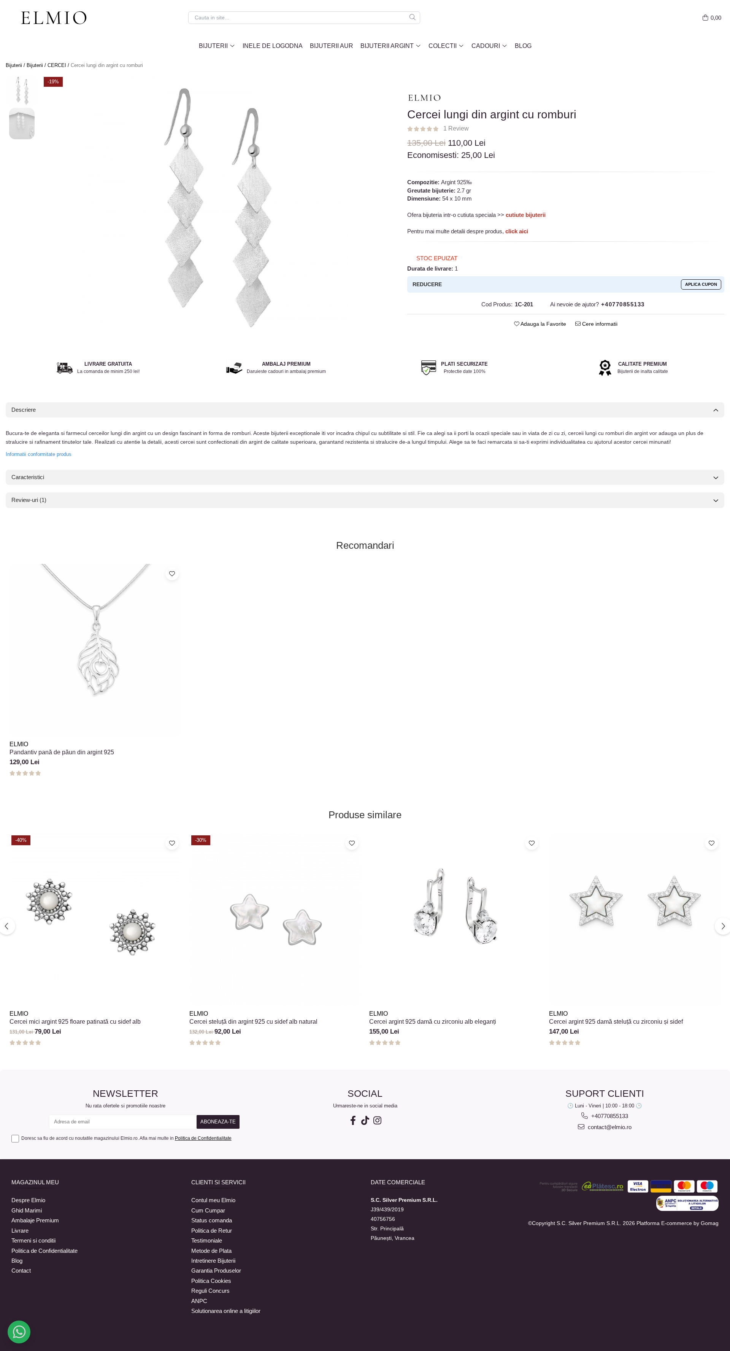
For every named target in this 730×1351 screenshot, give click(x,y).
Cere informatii (599, 324)
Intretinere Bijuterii (213, 1260)
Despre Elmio (28, 1200)
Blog (523, 46)
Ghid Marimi (26, 1210)
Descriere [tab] (23, 409)
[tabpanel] (215, 208)
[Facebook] (352, 1120)
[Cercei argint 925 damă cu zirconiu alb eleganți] (455, 919)
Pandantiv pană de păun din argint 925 (62, 752)
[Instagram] (377, 1120)
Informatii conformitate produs (38, 454)
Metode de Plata (211, 1250)
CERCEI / (59, 65)
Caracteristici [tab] (27, 477)
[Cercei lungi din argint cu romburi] (215, 208)
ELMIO (19, 744)
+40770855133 (609, 1116)
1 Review (456, 128)
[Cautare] (412, 17)
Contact (21, 1270)
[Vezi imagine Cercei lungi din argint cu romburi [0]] (22, 91)
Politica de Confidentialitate (203, 1138)
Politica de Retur (211, 1230)
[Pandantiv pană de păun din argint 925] (96, 650)
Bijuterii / (16, 65)
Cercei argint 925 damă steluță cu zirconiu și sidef (616, 1021)
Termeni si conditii (33, 1240)
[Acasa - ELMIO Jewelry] (57, 18)
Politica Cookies (211, 1281)
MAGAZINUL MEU (35, 1182)
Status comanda (211, 1220)
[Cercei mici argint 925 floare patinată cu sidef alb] (96, 919)
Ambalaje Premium (35, 1220)
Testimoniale (206, 1240)
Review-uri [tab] (28, 500)
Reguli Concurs (210, 1290)
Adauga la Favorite (542, 324)
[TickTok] (365, 1120)
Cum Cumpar (208, 1210)
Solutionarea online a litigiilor (225, 1311)
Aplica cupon (701, 284)
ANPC (199, 1301)
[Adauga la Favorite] (172, 573)
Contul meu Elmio (213, 1200)
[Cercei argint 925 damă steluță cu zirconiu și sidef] (635, 919)
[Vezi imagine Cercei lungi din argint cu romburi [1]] (22, 123)
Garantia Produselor (216, 1270)
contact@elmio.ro (609, 1127)
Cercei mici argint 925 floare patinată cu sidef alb (75, 1021)
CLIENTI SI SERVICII (218, 1182)
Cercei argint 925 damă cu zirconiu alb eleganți (432, 1021)
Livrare (20, 1230)
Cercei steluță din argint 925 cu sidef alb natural (253, 1021)
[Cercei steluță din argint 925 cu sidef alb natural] (275, 919)
